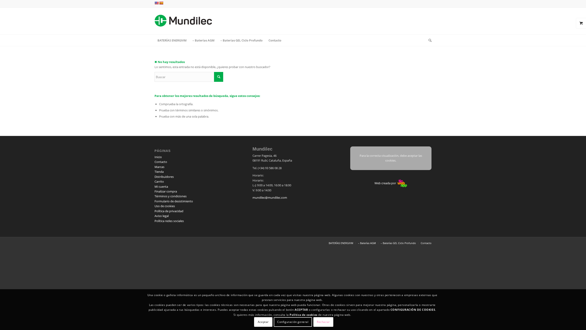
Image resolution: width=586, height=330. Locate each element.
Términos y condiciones (171, 196)
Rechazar (323, 322)
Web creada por (385, 183)
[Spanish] (161, 3)
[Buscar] (428, 40)
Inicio (158, 157)
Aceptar (263, 322)
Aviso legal (162, 216)
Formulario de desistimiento (174, 201)
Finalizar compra (166, 191)
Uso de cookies (165, 206)
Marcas (159, 167)
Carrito (159, 181)
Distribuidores (164, 177)
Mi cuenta (161, 186)
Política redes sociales (169, 221)
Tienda (159, 172)
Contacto (161, 162)
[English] (157, 3)
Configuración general (293, 322)
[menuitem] (172, 40)
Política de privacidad (169, 211)
